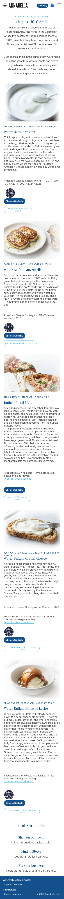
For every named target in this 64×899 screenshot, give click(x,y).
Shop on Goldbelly (31, 837)
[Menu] (59, 5)
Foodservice (9, 889)
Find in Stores (31, 851)
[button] (52, 5)
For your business (31, 865)
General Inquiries (12, 894)
